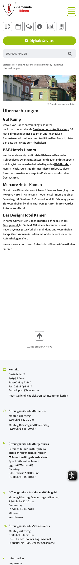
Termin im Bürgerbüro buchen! (29, 457)
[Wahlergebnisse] (50, 26)
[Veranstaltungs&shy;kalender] (18, 26)
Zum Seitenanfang (39, 346)
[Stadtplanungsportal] (61, 26)
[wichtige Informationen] (39, 26)
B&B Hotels (61, 164)
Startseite (8, 64)
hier (9, 249)
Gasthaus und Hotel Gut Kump (51, 129)
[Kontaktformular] (29, 26)
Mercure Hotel (12, 194)
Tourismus (58, 64)
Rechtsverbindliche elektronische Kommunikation (38, 395)
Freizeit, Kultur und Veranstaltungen (32, 64)
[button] (71, 11)
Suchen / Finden (69, 53)
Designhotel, (11, 225)
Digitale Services (42, 41)
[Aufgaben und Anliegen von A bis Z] (7, 26)
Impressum (15, 563)
